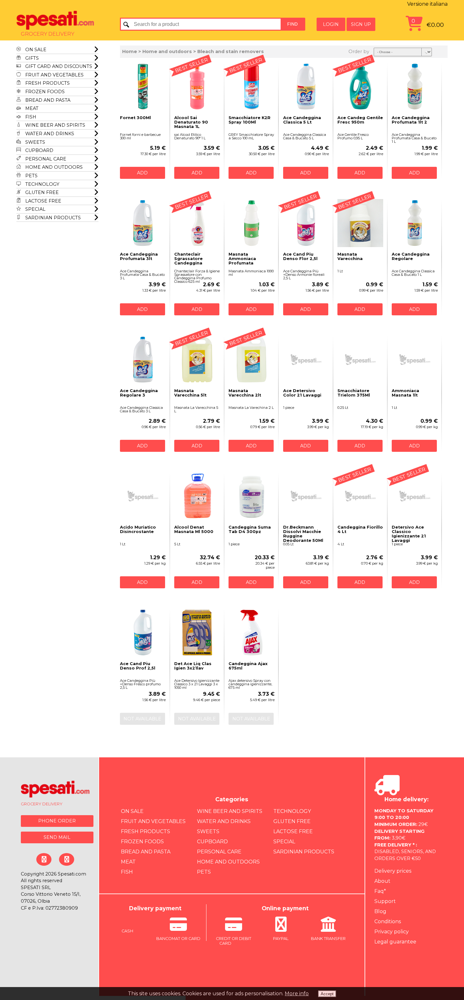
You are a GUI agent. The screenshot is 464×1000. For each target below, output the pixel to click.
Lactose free (42, 201)
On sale (35, 49)
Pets (31, 176)
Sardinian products (52, 218)
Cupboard (38, 150)
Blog (380, 911)
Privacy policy (391, 932)
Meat (31, 108)
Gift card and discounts (58, 66)
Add (142, 173)
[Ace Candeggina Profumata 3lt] (143, 223)
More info (297, 994)
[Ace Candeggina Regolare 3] (143, 360)
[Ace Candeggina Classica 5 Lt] (306, 87)
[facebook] (43, 859)
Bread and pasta (47, 100)
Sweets (34, 142)
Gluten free (41, 192)
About (382, 881)
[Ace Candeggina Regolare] (414, 223)
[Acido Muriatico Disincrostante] (143, 496)
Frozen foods (44, 91)
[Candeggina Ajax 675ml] (251, 633)
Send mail (57, 837)
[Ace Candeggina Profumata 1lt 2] (414, 87)
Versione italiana (427, 4)
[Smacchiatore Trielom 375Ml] (360, 360)
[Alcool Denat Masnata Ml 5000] (197, 496)
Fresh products (47, 83)
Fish (30, 117)
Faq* (380, 891)
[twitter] (66, 859)
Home (129, 51)
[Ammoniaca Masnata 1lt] (414, 360)
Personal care (45, 159)
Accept (327, 993)
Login (331, 24)
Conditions (387, 921)
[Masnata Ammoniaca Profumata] (251, 223)
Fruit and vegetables (54, 75)
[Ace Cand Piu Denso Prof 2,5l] (143, 633)
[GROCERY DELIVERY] (55, 790)
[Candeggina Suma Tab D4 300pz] (251, 496)
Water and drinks (49, 133)
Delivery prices (392, 871)
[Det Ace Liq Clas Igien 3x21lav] (197, 633)
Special (34, 209)
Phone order (57, 821)
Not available (142, 719)
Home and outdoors (53, 167)
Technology (41, 184)
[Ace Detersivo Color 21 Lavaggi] (306, 360)
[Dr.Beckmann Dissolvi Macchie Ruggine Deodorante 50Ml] (306, 496)
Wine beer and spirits (54, 125)
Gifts (31, 58)
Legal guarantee (395, 942)
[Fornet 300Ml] (143, 87)
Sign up (361, 24)
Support (385, 901)
